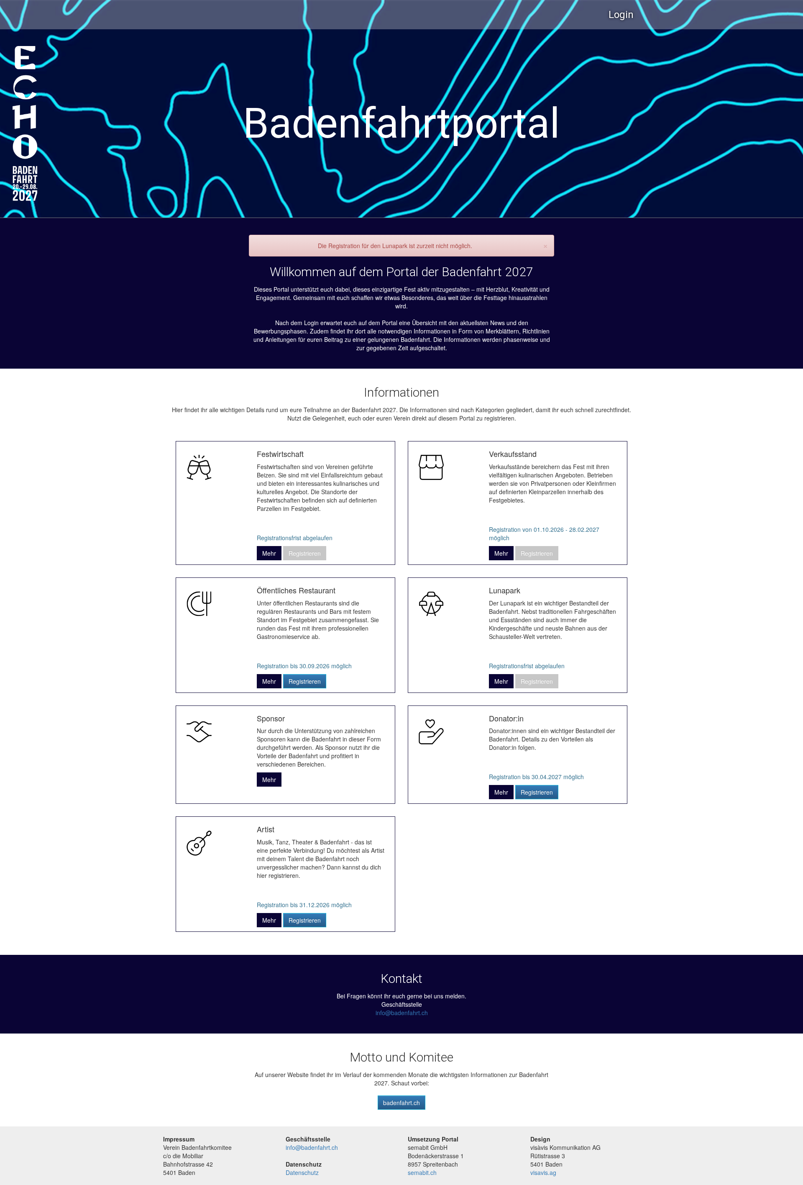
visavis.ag (543, 1172)
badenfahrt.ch (401, 1102)
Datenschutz (302, 1172)
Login (621, 15)
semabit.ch (422, 1172)
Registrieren (305, 681)
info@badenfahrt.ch (402, 1012)
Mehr (269, 553)
